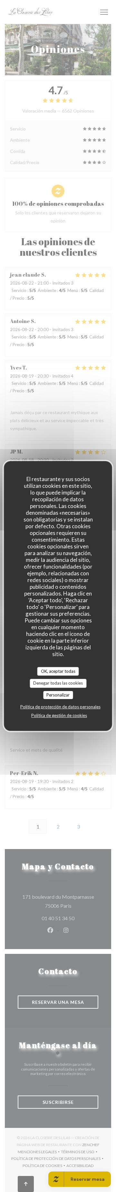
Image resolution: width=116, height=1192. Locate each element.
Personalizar (58, 694)
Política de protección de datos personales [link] (60, 706)
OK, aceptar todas (58, 671)
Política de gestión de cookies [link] (59, 715)
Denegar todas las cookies (58, 683)
